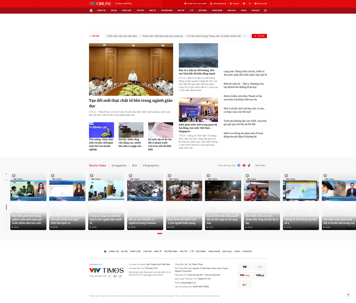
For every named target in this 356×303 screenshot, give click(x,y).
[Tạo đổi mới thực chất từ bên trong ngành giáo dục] (131, 69)
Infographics (151, 165)
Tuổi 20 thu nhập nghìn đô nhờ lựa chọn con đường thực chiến (48, 225)
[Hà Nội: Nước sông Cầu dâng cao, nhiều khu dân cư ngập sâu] (131, 130)
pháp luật (126, 10)
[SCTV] (245, 284)
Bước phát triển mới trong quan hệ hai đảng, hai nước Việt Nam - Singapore (198, 128)
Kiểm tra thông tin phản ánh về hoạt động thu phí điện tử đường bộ (243, 135)
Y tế (191, 10)
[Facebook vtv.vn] (245, 3)
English (236, 4)
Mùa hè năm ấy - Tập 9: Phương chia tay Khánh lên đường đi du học (244, 85)
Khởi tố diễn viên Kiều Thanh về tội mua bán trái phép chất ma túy (243, 98)
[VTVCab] (260, 275)
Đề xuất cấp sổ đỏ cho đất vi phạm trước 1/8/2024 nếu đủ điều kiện (160, 144)
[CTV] (245, 275)
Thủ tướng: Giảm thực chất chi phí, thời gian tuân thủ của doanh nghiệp (101, 144)
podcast (256, 10)
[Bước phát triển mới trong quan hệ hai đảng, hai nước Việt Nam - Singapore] (198, 109)
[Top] (348, 295)
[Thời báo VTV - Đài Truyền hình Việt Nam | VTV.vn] (100, 3)
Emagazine (119, 165)
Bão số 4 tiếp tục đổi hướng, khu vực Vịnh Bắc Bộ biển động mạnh (197, 72)
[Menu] (265, 10)
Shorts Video (97, 165)
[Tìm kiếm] (251, 3)
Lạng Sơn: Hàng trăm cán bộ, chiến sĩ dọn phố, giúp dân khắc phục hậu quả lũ (245, 73)
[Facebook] (239, 165)
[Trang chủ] (91, 10)
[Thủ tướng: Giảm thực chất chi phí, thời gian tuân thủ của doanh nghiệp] (101, 130)
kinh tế (152, 10)
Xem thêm (260, 165)
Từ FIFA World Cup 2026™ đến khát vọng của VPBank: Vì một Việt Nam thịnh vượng (148, 223)
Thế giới (140, 10)
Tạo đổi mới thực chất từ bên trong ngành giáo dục (131, 103)
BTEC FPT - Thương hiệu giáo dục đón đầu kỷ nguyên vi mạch (235, 225)
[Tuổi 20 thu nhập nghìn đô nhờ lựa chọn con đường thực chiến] (56, 201)
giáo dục (232, 10)
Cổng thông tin (219, 4)
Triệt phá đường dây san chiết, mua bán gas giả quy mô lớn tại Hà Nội (245, 123)
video (243, 10)
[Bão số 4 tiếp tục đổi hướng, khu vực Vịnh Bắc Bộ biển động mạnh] (198, 55)
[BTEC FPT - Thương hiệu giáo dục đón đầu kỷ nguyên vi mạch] (244, 201)
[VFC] (245, 267)
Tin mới (261, 36)
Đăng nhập (262, 4)
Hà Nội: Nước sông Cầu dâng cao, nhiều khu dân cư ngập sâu (130, 143)
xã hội (114, 10)
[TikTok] (249, 165)
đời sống (202, 10)
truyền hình (166, 10)
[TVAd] (260, 267)
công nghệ (217, 10)
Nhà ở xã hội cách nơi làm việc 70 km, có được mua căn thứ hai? (244, 110)
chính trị (101, 10)
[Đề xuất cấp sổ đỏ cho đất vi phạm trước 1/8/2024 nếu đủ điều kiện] (160, 130)
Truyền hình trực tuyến (197, 4)
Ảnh (134, 165)
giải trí (181, 10)
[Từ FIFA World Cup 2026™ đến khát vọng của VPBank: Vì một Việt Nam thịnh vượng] (150, 201)
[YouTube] (244, 165)
